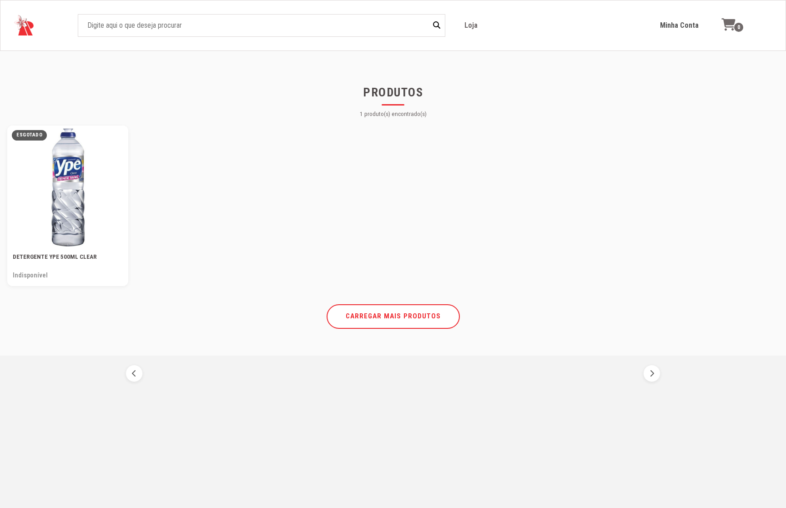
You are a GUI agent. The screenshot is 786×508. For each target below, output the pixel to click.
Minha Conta (679, 25)
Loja (471, 25)
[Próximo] (651, 373)
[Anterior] (134, 373)
